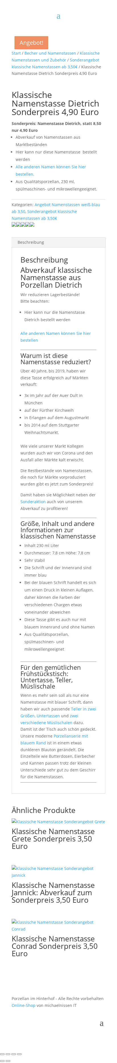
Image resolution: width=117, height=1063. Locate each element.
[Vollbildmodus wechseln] (8, 1054)
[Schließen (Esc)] (19, 1054)
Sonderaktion (33, 501)
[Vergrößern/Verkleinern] (2, 1054)
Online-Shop (23, 1005)
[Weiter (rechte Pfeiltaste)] (8, 1061)
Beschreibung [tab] (31, 242)
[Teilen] (13, 1054)
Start (16, 53)
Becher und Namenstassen (50, 53)
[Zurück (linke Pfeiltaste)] (2, 1061)
